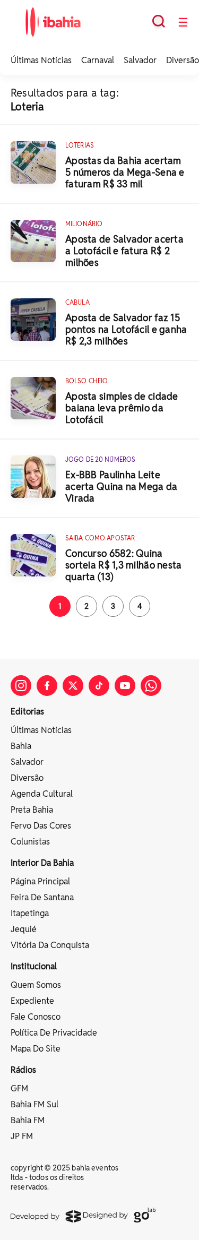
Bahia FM (28, 1120)
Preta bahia (32, 809)
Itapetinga (30, 913)
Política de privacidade (54, 1032)
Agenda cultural (42, 793)
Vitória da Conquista (50, 945)
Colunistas (30, 841)
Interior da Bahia (42, 862)
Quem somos (36, 985)
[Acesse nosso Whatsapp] (151, 685)
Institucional (34, 966)
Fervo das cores (41, 825)
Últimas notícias (41, 730)
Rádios (23, 1069)
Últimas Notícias (41, 60)
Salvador (140, 60)
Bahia (21, 746)
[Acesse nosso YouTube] (125, 685)
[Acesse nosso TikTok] (99, 685)
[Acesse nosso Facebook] (47, 685)
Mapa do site (35, 1048)
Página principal (40, 881)
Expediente (32, 1000)
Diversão (182, 60)
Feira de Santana (42, 897)
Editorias (27, 711)
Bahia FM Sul (34, 1104)
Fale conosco (35, 1016)
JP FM (22, 1136)
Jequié (24, 929)
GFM (19, 1088)
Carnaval (97, 60)
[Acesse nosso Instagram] (21, 685)
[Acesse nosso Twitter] (73, 685)
